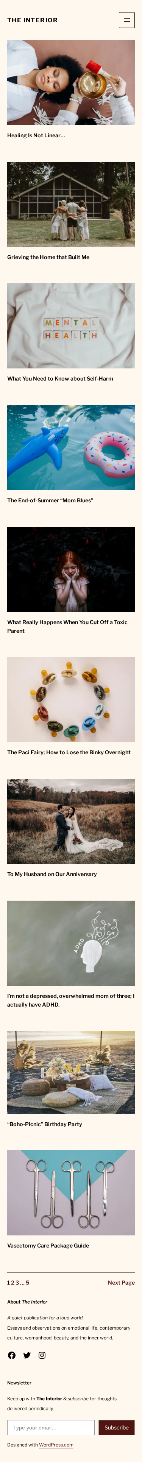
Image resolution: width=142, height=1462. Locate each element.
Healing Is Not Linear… (36, 135)
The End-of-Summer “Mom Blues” (50, 500)
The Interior (32, 20)
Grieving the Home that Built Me (48, 257)
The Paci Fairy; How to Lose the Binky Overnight (69, 752)
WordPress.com (56, 1445)
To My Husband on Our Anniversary (52, 874)
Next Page (121, 1282)
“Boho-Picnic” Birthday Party (44, 1124)
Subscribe (117, 1427)
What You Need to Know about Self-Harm (60, 378)
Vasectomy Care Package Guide (48, 1245)
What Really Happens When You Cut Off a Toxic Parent (67, 626)
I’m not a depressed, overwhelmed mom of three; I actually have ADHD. (70, 1000)
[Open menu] (127, 20)
